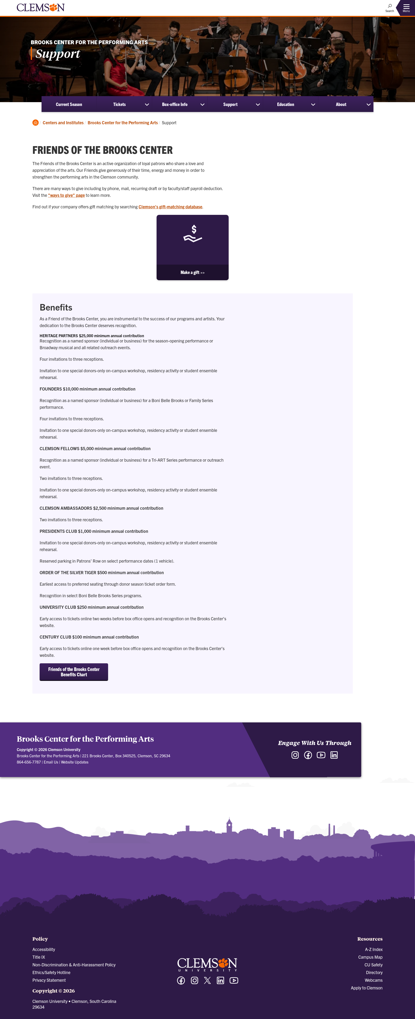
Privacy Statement (49, 980)
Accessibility (43, 949)
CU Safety (374, 964)
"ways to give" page (66, 195)
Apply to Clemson (367, 987)
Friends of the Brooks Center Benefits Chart (73, 671)
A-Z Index (374, 949)
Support (230, 104)
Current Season (69, 104)
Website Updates (74, 761)
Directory (374, 972)
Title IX (38, 957)
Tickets (119, 104)
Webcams (374, 980)
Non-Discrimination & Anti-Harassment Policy (74, 964)
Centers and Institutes (63, 122)
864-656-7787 (29, 761)
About (341, 104)
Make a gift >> (193, 272)
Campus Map (370, 957)
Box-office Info (175, 104)
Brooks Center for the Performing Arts (123, 122)
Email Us (51, 761)
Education (285, 104)
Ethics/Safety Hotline (51, 972)
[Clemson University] (41, 12)
